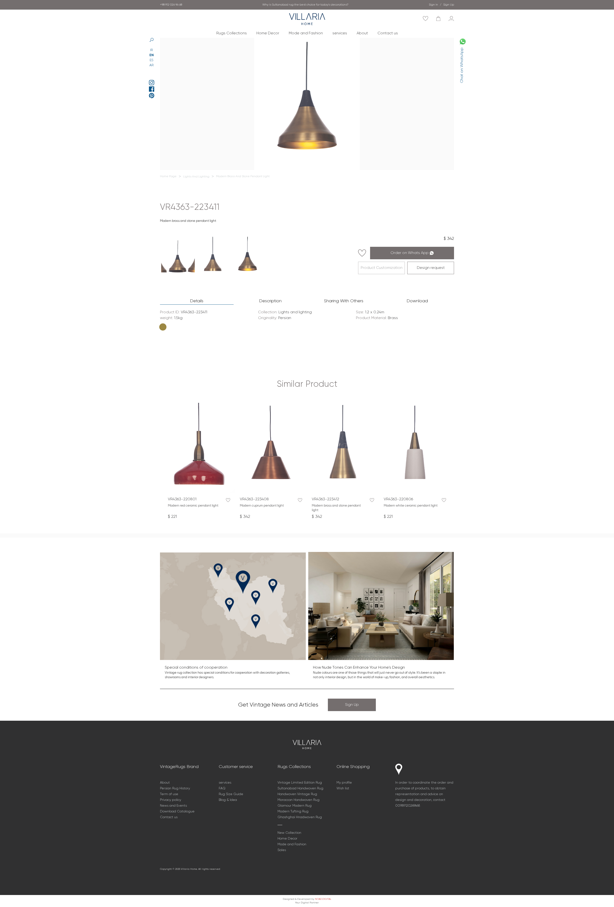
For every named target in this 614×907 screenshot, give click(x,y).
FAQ (222, 788)
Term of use (169, 794)
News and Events (173, 805)
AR (151, 65)
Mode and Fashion (306, 33)
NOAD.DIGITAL (323, 899)
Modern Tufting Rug (292, 811)
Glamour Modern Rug (294, 805)
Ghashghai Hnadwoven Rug (299, 817)
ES (151, 60)
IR (151, 50)
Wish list (343, 788)
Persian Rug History (175, 788)
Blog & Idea (228, 800)
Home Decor (267, 33)
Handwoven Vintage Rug (297, 794)
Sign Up (352, 705)
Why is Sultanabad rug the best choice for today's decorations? (305, 4)
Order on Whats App (409, 253)
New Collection (289, 832)
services (339, 33)
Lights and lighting (196, 176)
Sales (281, 850)
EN (151, 55)
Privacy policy (170, 800)
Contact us (388, 33)
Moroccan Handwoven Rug (298, 800)
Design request (431, 268)
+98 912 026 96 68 (171, 4)
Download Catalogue (177, 811)
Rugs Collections (231, 33)
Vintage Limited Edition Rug (299, 782)
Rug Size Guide (231, 794)
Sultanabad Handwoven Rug (300, 788)
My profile (344, 782)
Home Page (168, 176)
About (362, 33)
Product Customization (381, 268)
